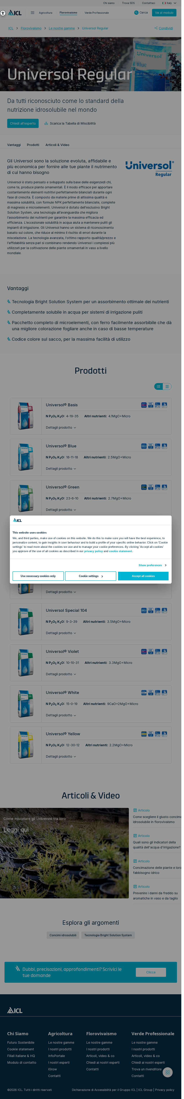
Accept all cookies (143, 576)
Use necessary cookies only (38, 576)
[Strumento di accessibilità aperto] (3, 13)
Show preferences (150, 565)
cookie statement (120, 551)
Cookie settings (88, 576)
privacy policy (93, 551)
